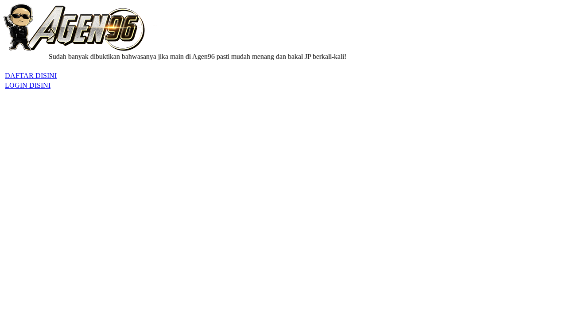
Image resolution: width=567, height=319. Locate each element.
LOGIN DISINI (27, 85)
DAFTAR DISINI (31, 75)
